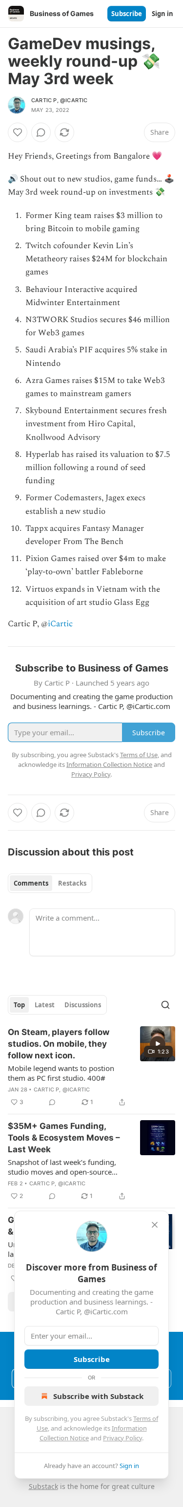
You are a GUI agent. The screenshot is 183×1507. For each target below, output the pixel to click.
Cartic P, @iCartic (59, 100)
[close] (155, 1225)
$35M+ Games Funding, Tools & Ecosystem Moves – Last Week (64, 1137)
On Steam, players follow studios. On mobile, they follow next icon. (58, 1043)
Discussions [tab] (82, 1004)
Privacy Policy (122, 1438)
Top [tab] (19, 1004)
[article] (91, 1067)
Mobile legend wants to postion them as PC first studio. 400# (61, 1073)
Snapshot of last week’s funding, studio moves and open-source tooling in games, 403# (62, 1167)
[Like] (17, 132)
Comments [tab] (31, 883)
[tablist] (50, 883)
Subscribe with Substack (98, 1396)
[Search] (165, 1005)
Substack (43, 1486)
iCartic (60, 623)
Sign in (162, 13)
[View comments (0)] (41, 132)
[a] (157, 1044)
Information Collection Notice (109, 764)
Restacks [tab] (72, 883)
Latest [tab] (45, 1004)
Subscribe (126, 13)
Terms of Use (139, 754)
